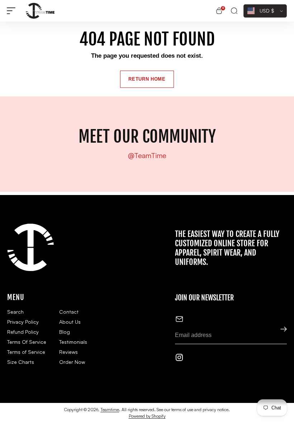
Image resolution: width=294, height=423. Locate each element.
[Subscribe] (279, 329)
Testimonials (73, 342)
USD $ (267, 11)
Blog (64, 332)
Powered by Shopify (147, 416)
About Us (70, 322)
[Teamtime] (40, 11)
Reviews (68, 352)
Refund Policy (23, 332)
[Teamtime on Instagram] (179, 359)
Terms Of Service (26, 342)
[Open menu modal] (11, 11)
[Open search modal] (234, 11)
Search (15, 312)
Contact (69, 312)
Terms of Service (26, 352)
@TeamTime (147, 156)
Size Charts (20, 362)
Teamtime (109, 409)
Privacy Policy (23, 322)
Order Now (72, 362)
